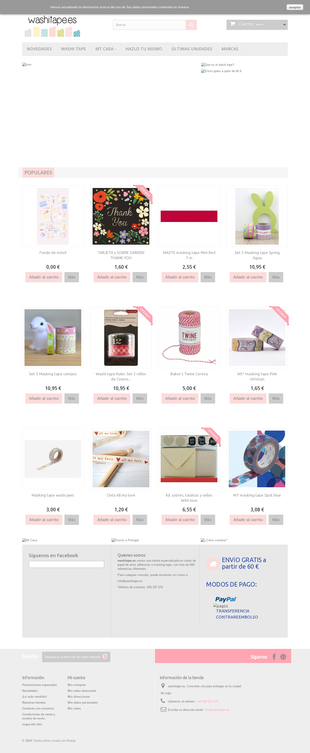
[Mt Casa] (29, 540)
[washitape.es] (64, 24)
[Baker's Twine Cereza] (189, 337)
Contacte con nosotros (38, 708)
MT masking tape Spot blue (257, 495)
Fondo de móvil (52, 252)
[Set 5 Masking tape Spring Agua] (257, 216)
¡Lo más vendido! (34, 696)
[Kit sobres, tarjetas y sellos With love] (189, 459)
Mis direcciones (79, 696)
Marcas (229, 48)
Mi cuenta (76, 677)
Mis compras (77, 685)
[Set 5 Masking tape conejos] (53, 337)
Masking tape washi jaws (53, 495)
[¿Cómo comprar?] (214, 540)
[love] (110, 121)
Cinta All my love (121, 495)
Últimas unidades (191, 48)
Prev (30, 117)
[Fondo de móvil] (53, 216)
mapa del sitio (32, 724)
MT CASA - (105, 48)
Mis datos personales (83, 702)
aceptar (295, 7)
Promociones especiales (39, 685)
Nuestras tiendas (34, 702)
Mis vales (74, 708)
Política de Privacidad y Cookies (213, 7)
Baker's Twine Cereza (189, 374)
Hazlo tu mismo (143, 48)
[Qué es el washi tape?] (217, 64)
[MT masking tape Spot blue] (257, 459)
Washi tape (73, 48)
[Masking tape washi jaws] (53, 459)
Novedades (39, 48)
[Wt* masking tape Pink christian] (257, 337)
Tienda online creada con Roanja (54, 740)
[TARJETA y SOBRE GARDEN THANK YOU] (121, 216)
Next (191, 117)
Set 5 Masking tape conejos (53, 374)
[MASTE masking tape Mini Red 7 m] (189, 216)
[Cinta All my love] (121, 459)
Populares (38, 172)
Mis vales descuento (82, 690)
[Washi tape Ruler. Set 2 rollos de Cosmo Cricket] (121, 337)
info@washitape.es (216, 710)
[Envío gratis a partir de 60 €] (221, 71)
